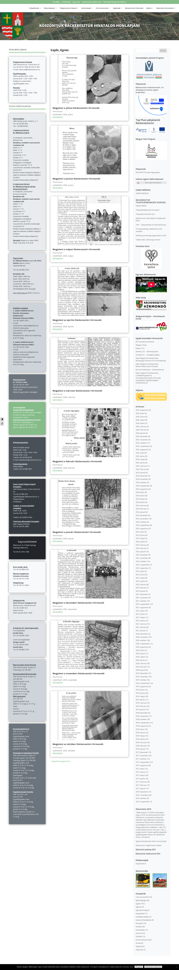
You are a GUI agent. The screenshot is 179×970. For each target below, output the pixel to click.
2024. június (140, 495)
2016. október (141, 798)
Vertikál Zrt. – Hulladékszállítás (148, 355)
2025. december (142, 436)
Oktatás (139, 936)
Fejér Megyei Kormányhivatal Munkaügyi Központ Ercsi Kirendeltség (151, 359)
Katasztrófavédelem (143, 920)
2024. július (140, 492)
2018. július (140, 729)
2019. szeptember (142, 683)
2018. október (141, 719)
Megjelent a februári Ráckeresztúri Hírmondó (77, 461)
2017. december (142, 752)
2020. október (141, 640)
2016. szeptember (142, 801)
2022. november (142, 558)
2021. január (140, 630)
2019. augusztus (142, 686)
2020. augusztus (142, 647)
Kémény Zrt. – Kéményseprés (147, 351)
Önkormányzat (57, 111)
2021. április (140, 620)
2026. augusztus (142, 410)
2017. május (140, 775)
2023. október (141, 522)
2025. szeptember (142, 446)
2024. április (140, 502)
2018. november (142, 716)
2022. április (140, 581)
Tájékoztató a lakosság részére (148, 240)
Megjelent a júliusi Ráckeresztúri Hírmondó (76, 108)
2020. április (140, 660)
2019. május (140, 696)
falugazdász (140, 913)
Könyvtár (139, 923)
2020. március (141, 663)
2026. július (140, 413)
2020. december (142, 634)
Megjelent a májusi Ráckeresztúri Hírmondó (76, 249)
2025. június (140, 456)
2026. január (140, 433)
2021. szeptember (142, 604)
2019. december (142, 673)
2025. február (141, 469)
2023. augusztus (142, 528)
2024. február (141, 509)
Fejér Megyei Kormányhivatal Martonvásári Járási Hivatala (147, 365)
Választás (139, 950)
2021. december (142, 594)
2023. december (142, 515)
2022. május (140, 578)
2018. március (141, 742)
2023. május (140, 538)
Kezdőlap (56, 2)
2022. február (141, 588)
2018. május (140, 736)
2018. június (140, 732)
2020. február (141, 667)
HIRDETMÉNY (141, 206)
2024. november (142, 479)
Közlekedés (140, 930)
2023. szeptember (142, 525)
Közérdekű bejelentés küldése (114, 2)
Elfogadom (138, 967)
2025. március (141, 466)
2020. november (142, 637)
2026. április (140, 423)
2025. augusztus (142, 449)
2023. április (140, 542)
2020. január (140, 670)
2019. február (141, 706)
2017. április (140, 779)
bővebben (58, 117)
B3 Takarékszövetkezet (145, 342)
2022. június (140, 574)
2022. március (141, 584)
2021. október (141, 601)
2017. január (140, 788)
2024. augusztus (142, 489)
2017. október (141, 759)
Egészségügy (141, 900)
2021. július (140, 611)
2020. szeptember (142, 644)
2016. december (142, 792)
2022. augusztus (142, 568)
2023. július (140, 532)
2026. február (141, 430)
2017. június (140, 772)
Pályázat (139, 946)
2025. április (140, 463)
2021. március (141, 624)
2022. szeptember (142, 565)
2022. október (141, 561)
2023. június (140, 535)
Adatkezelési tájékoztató (91, 2)
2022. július (140, 571)
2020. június (140, 653)
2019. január (140, 709)
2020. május (140, 657)
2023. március (141, 545)
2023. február (141, 548)
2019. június (140, 693)
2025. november (142, 440)
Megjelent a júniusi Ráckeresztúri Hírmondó (76, 178)
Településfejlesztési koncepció (147, 210)
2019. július (140, 690)
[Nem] (176, 967)
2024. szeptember (142, 486)
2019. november (142, 676)
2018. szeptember (142, 723)
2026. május (140, 420)
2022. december (142, 555)
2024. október (141, 482)
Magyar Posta (141, 345)
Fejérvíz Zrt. (140, 348)
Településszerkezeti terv (145, 214)
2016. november (142, 795)
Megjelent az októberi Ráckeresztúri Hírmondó (78, 744)
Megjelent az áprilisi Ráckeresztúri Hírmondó (77, 320)
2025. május (140, 459)
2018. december (142, 713)
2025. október (141, 443)
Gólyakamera (141, 863)
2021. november (142, 598)
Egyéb (138, 904)
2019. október (141, 680)
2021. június (140, 614)
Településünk (34, 8)
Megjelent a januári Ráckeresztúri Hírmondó (77, 532)
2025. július (140, 453)
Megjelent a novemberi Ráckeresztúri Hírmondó (78, 673)
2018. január (140, 749)
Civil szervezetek (142, 897)
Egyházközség (141, 910)
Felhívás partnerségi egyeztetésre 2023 (151, 235)
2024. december (142, 476)
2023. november (142, 519)
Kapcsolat (76, 2)
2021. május (140, 617)
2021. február (141, 627)
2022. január (140, 591)
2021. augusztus (142, 607)
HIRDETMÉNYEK (142, 193)
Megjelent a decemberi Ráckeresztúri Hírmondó (78, 602)
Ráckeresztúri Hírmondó (134, 8)
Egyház (138, 907)
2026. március (141, 426)
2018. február (141, 746)
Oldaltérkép (66, 2)
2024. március (141, 505)
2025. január (140, 472)
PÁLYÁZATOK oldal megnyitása (148, 172)
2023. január (140, 551)
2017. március (141, 782)
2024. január (140, 512)
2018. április (140, 739)
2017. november (142, 755)
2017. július (140, 769)
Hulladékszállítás (142, 917)
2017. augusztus (142, 765)
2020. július (140, 650)
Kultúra (139, 933)
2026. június (140, 417)
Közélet (139, 926)
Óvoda (138, 943)
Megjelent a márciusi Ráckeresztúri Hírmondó (77, 390)
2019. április (140, 700)
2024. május (140, 499)
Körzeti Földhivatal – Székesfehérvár (150, 370)
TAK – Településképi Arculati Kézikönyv (151, 225)
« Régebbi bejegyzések (60, 761)
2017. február (141, 785)
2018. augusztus (142, 726)
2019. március (141, 703)
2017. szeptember (142, 762)
